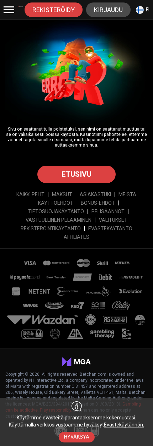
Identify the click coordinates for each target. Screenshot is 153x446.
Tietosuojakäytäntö (56, 211)
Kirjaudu (108, 9)
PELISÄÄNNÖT (108, 211)
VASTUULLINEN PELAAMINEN (58, 220)
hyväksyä (76, 437)
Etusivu (76, 174)
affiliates (76, 237)
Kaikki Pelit (30, 194)
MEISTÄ (127, 194)
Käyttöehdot (55, 202)
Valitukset (113, 220)
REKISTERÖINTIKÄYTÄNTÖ (51, 228)
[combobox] (142, 10)
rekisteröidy (53, 9)
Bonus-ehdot (98, 202)
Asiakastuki (95, 194)
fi (147, 9)
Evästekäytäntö (110, 228)
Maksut (62, 194)
